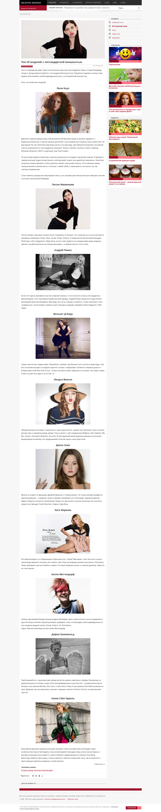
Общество (116, 34)
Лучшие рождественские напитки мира (37, 770)
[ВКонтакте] (33, 776)
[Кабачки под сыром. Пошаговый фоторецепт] (125, 126)
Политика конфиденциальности (54, 799)
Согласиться (131, 807)
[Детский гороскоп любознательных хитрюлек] (125, 75)
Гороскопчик (114, 64)
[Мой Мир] (42, 776)
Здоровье (116, 38)
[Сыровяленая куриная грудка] (125, 149)
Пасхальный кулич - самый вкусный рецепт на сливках (125, 183)
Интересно (64, 2)
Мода (107, 2)
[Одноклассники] (36, 776)
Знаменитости (117, 22)
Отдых (123, 2)
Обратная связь (73, 799)
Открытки (52, 2)
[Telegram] (39, 776)
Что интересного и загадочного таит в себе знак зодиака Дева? (125, 110)
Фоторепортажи (25, 14)
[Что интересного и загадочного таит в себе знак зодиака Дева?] (125, 98)
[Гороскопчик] (125, 53)
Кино (114, 30)
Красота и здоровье (93, 2)
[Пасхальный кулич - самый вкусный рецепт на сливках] (125, 171)
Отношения (77, 2)
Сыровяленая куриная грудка (122, 161)
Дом (115, 2)
